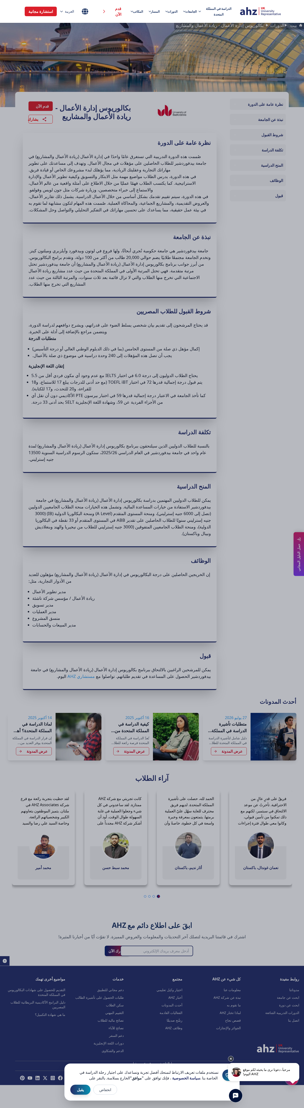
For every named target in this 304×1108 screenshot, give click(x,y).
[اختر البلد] (85, 11)
